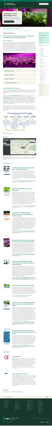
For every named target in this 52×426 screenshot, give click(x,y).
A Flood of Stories (42, 60)
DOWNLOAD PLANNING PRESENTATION (10, 82)
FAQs (4, 408)
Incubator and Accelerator (43, 66)
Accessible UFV (40, 403)
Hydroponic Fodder (42, 55)
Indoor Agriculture (20, 30)
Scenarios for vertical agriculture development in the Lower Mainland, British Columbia (23, 231)
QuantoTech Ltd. (14, 358)
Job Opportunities (41, 91)
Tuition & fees (5, 407)
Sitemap (8, 421)
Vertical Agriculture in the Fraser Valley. (23, 295)
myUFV (16, 409)
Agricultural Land (41, 58)
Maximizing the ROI (42, 62)
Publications (40, 88)
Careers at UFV (40, 407)
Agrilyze (23, 98)
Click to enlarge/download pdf (8, 133)
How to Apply (5, 404)
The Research (15, 30)
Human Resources (40, 411)
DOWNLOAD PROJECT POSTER (9, 74)
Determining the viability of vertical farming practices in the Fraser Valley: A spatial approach (23, 278)
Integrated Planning (41, 75)
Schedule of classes (29, 408)
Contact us (39, 413)
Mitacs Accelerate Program (18, 391)
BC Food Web (41, 67)
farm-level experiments (14, 89)
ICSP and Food (41, 77)
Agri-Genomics (41, 46)
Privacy (6, 421)
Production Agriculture (42, 83)
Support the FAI (41, 93)
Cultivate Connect (42, 71)
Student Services (14, 7)
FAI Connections (41, 90)
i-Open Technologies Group (16, 375)
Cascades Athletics (40, 408)
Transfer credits (6, 406)
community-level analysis (16, 95)
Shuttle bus (28, 406)
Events (26, 7)
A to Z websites (17, 403)
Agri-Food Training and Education (43, 73)
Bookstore (28, 403)
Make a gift (39, 409)
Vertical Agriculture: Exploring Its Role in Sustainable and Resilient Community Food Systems (23, 346)
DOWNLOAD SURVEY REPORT (9, 78)
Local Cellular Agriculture (42, 49)
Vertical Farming (26, 30)
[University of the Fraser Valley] (9, 3)
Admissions (9, 7)
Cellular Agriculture (41, 48)
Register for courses (29, 404)
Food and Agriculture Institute (9, 30)
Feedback (11, 421)
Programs (4, 7)
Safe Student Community (30, 405)
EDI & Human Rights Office (41, 404)
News (23, 7)
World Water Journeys (42, 79)
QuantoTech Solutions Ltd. (23, 42)
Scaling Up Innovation (42, 65)
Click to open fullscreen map (7, 155)
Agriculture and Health (42, 80)
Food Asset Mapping (42, 72)
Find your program (6, 403)
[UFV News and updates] (49, 422)
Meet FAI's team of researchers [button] (9, 21)
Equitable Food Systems (42, 78)
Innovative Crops (42, 61)
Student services (29, 407)
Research (20, 7)
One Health (41, 81)
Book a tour (5, 405)
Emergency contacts (17, 405)
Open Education (40, 405)
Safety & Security (17, 408)
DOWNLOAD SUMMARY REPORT (9, 70)
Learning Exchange (42, 50)
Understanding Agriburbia (43, 63)
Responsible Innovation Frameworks (44, 56)
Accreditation (40, 406)
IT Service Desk (17, 406)
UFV (3, 30)
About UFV (30, 7)
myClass (28, 409)
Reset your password (17, 407)
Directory (16, 404)
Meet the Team (41, 86)
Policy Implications (42, 51)
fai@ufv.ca (10, 397)
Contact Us (40, 95)
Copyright (4, 421)
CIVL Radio (28, 410)
